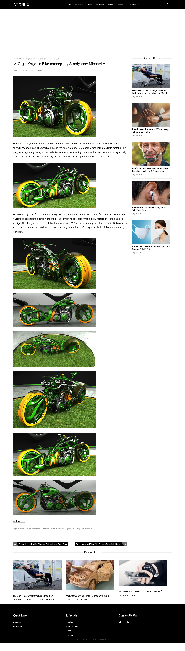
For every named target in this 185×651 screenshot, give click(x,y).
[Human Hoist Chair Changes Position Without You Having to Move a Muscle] (37, 574)
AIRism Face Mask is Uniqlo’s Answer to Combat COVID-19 (151, 247)
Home (15, 59)
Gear (90, 4)
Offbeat (121, 4)
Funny (68, 631)
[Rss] (128, 622)
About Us (17, 622)
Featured (79, 4)
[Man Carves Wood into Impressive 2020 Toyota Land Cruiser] (90, 574)
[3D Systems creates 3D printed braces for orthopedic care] (143, 572)
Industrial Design (48, 529)
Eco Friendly (36, 529)
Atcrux (21, 4)
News (110, 4)
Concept (21, 529)
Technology (135, 4)
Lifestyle (69, 622)
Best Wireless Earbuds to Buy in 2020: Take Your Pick (150, 208)
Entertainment (72, 626)
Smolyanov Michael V (84, 529)
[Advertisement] (92, 30)
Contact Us (18, 626)
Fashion (100, 4)
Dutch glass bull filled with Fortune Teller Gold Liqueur (99, 544)
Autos (39, 71)
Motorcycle (60, 529)
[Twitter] (120, 622)
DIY (69, 4)
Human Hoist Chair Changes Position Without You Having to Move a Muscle (150, 91)
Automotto (19, 521)
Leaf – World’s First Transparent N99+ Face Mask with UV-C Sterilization (150, 169)
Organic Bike (69, 529)
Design (28, 529)
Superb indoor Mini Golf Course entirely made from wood (43, 544)
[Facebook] (124, 622)
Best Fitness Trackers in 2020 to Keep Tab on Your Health (150, 130)
